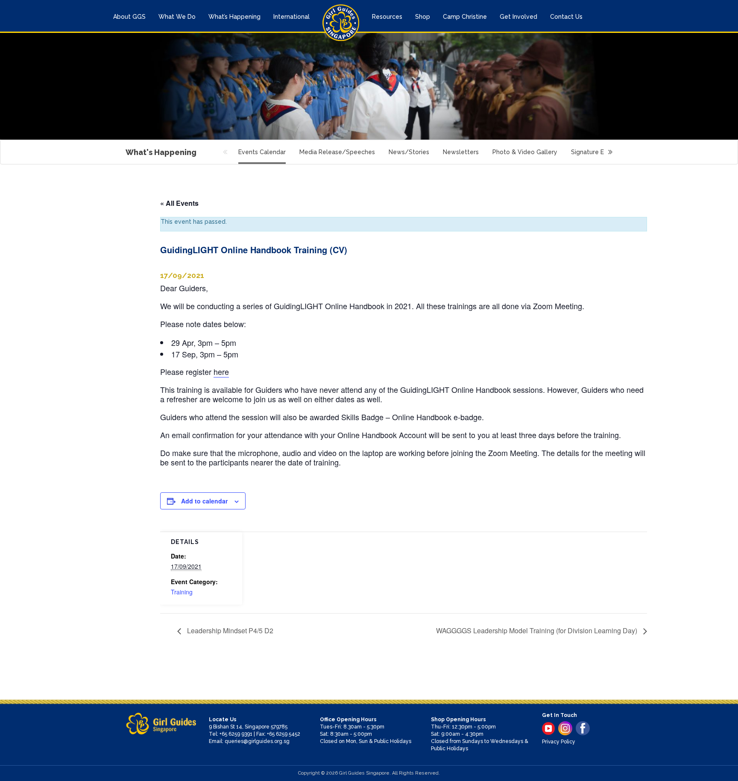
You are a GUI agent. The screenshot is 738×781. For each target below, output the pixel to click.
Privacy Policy (558, 742)
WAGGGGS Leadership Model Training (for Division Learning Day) (537, 630)
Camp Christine (465, 16)
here (221, 371)
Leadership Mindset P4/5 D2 (229, 630)
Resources (387, 16)
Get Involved (518, 16)
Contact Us (566, 16)
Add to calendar (204, 501)
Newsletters (461, 152)
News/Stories (409, 152)
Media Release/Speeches (337, 152)
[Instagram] (565, 728)
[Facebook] (583, 728)
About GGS (129, 16)
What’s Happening (234, 16)
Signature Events (595, 152)
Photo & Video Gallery (524, 152)
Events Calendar (262, 152)
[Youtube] (548, 728)
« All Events (179, 203)
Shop (422, 16)
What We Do (177, 16)
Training (182, 592)
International (291, 16)
